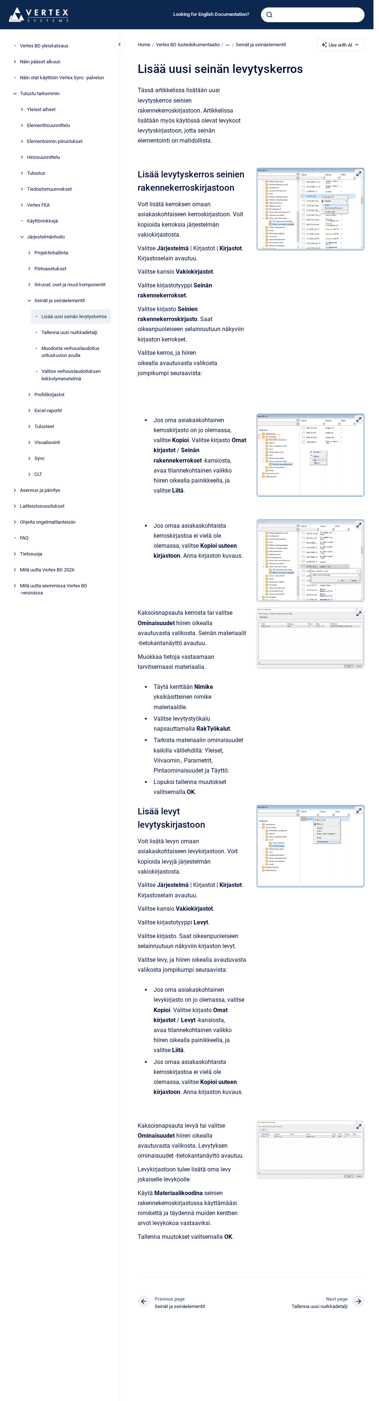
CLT (38, 474)
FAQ (24, 538)
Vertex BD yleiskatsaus (44, 46)
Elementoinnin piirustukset (55, 141)
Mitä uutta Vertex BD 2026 (47, 570)
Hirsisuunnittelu (43, 157)
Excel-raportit (48, 410)
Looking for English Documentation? (211, 14)
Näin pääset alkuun (40, 61)
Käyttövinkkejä (42, 221)
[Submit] (269, 15)
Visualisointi (47, 442)
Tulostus (36, 173)
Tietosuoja (31, 554)
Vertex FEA (38, 205)
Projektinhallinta (51, 253)
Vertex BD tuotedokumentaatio (188, 44)
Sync (39, 458)
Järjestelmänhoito (46, 237)
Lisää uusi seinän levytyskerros (74, 316)
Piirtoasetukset (50, 268)
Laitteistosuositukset (42, 506)
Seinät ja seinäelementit (59, 300)
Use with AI (340, 45)
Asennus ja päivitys (40, 490)
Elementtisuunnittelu (48, 125)
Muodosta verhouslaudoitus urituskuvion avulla (70, 352)
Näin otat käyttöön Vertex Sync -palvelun (62, 77)
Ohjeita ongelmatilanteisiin (48, 522)
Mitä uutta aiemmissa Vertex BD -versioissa (53, 589)
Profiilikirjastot (49, 394)
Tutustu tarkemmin (40, 93)
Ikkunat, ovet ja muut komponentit (69, 284)
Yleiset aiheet (41, 109)
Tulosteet (44, 426)
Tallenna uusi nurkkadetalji (69, 332)
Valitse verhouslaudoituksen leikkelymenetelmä (71, 374)
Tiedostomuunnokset (49, 189)
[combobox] (312, 15)
